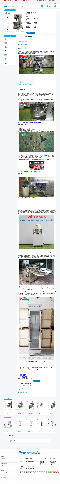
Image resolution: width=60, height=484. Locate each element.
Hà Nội (2, 465)
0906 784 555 (17, 0)
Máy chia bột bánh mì (22, 81)
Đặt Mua (55, 3)
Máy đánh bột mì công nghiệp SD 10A (24, 47)
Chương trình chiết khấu (23, 377)
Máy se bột (21, 82)
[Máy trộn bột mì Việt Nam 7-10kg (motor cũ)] (8, 405)
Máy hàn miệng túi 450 (19, 428)
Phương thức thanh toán (23, 376)
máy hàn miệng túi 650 (51, 428)
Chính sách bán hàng (22, 374)
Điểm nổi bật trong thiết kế (23, 78)
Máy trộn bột (21, 80)
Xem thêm (8, 413)
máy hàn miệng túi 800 (41, 428)
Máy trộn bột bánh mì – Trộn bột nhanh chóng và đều (26, 77)
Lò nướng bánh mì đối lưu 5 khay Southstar (11, 62)
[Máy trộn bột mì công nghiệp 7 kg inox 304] (19, 405)
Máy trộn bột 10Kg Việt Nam (23, 41)
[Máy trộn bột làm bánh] (30, 405)
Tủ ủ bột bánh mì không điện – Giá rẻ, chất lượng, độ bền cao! (31, 171)
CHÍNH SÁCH (52, 458)
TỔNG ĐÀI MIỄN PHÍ (28, 458)
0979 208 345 (27, 466)
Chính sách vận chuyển (37, 0)
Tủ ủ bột (20, 83)
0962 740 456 (9, 0)
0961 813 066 (25, 0)
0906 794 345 (27, 468)
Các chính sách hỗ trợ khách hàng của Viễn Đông (25, 84)
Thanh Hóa (2, 475)
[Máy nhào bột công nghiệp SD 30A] (41, 405)
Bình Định (2, 456)
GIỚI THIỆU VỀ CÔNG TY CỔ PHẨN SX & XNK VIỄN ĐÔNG (48, 0)
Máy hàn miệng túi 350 (30, 428)
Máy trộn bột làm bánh (22, 389)
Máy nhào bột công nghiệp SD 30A (24, 44)
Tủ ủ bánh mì (33, 288)
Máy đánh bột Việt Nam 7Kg (23, 45)
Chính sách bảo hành (22, 375)
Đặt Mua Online (31, 32)
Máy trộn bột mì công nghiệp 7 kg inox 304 (25, 38)
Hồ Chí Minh (3, 470)
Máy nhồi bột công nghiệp (23, 48)
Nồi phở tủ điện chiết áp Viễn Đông (11, 38)
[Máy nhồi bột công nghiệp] (51, 405)
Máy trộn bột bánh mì (22, 386)
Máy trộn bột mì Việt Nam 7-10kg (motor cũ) (8, 411)
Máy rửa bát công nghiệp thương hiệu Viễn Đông (10, 50)
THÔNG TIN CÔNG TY (44, 458)
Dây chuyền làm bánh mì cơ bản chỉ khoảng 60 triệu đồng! (31, 122)
